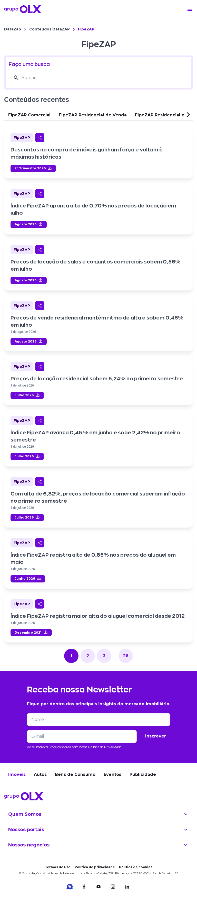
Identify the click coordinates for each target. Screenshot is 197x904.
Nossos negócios (29, 845)
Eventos (112, 774)
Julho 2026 (24, 395)
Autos (40, 774)
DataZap (12, 29)
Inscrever (155, 736)
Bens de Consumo (75, 774)
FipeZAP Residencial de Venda (93, 115)
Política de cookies (135, 867)
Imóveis (17, 774)
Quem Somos (24, 814)
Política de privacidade (95, 867)
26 (126, 655)
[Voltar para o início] (22, 9)
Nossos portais (26, 829)
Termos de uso (58, 867)
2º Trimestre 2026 (30, 168)
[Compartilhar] (39, 137)
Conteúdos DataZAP (49, 29)
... (114, 659)
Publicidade (143, 774)
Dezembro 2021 (28, 632)
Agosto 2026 (25, 224)
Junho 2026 (25, 578)
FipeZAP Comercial (29, 115)
